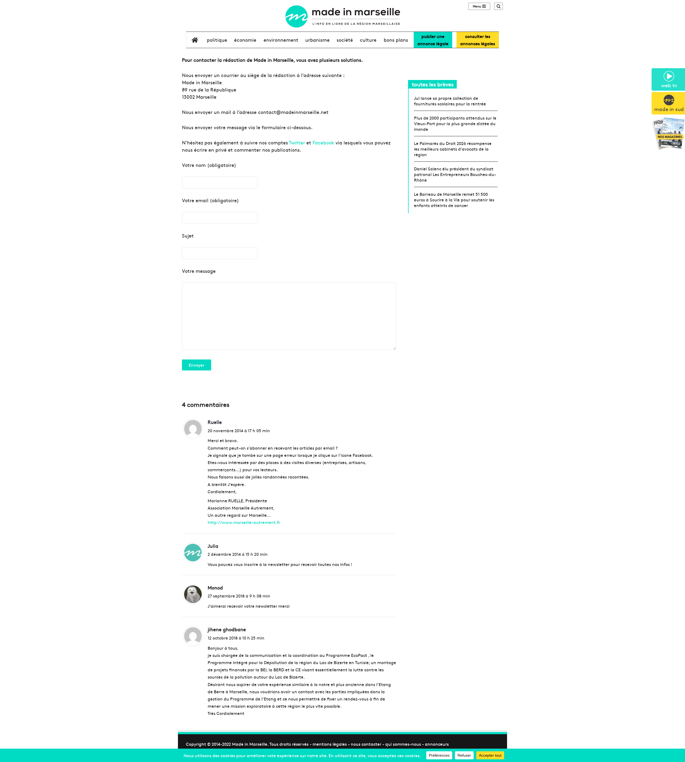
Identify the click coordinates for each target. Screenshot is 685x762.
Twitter (297, 142)
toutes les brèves (433, 84)
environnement (281, 39)
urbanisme (317, 39)
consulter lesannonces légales (477, 39)
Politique (217, 39)
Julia (213, 545)
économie (245, 39)
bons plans (396, 39)
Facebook (323, 142)
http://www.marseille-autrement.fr (244, 522)
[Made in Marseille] (342, 16)
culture (368, 39)
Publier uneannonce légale (432, 39)
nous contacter (366, 744)
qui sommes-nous (403, 744)
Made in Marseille (249, 744)
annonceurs (437, 744)
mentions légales (330, 744)
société (345, 39)
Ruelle (215, 422)
